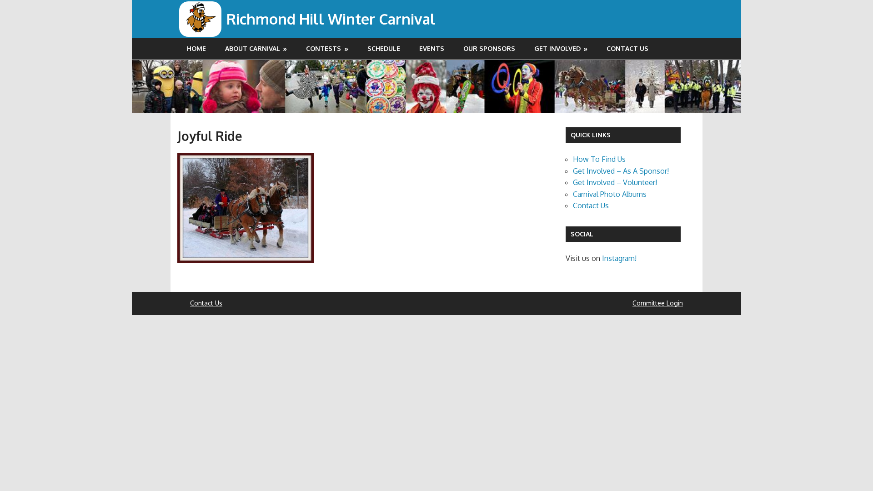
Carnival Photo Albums (610, 194)
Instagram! (619, 258)
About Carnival (252, 48)
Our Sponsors (489, 48)
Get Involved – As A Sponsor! (621, 170)
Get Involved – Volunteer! (615, 182)
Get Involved (557, 48)
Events (431, 48)
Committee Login (657, 303)
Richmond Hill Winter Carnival (331, 19)
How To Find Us (599, 159)
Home (196, 48)
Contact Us (627, 48)
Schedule (383, 48)
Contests (323, 48)
